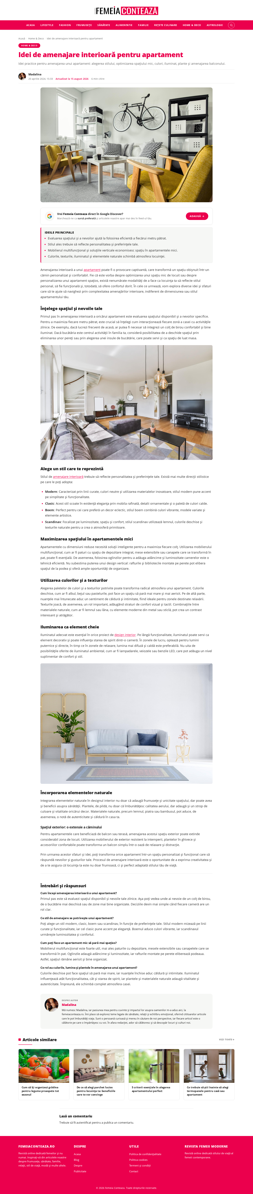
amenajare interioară (68, 477)
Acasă (21, 38)
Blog (76, 1159)
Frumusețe (84, 25)
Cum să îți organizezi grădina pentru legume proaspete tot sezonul (40, 1091)
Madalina (34, 74)
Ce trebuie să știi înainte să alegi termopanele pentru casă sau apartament (208, 1091)
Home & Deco (192, 25)
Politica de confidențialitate (145, 1154)
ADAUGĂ (197, 216)
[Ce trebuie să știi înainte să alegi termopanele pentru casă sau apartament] (209, 1066)
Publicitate (80, 1171)
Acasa (30, 25)
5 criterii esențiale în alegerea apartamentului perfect (151, 1089)
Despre (78, 1165)
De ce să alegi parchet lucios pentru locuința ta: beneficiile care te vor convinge (96, 1091)
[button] (231, 25)
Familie (143, 25)
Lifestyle (46, 25)
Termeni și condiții (140, 1165)
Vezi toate (225, 1039)
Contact (133, 1171)
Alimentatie (124, 25)
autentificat (83, 1122)
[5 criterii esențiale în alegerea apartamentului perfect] (154, 1066)
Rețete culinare (165, 25)
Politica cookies (138, 1159)
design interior (125, 635)
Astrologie (215, 25)
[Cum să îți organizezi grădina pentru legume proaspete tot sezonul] (44, 1066)
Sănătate (103, 25)
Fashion (65, 25)
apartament (92, 270)
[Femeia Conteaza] (126, 11)
